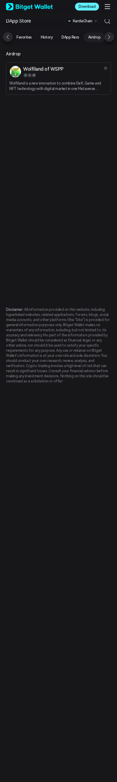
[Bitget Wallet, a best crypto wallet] (29, 6)
